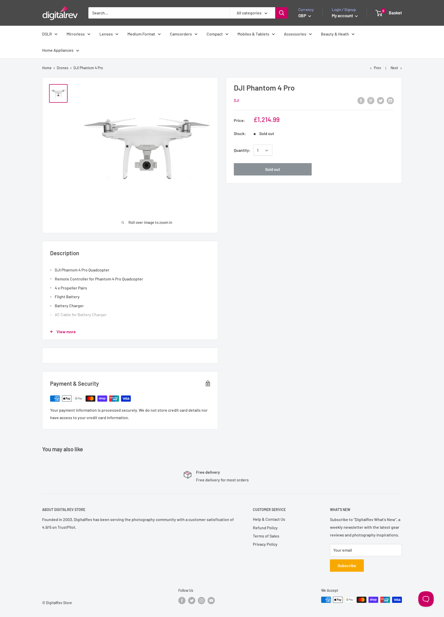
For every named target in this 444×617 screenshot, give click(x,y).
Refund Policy (265, 527)
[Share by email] (390, 100)
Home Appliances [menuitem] (57, 50)
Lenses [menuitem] (106, 33)
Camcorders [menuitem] (181, 33)
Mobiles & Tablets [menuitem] (253, 33)
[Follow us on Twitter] (191, 600)
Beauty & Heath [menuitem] (335, 33)
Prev (377, 68)
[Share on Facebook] (361, 100)
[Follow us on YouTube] (211, 600)
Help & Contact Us (269, 519)
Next (394, 68)
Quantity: (242, 150)
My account (343, 15)
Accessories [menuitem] (295, 33)
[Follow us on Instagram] (201, 600)
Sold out (272, 169)
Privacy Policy (265, 544)
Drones (62, 68)
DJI (236, 101)
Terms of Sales (266, 535)
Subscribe (347, 565)
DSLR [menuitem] (47, 33)
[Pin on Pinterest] (370, 100)
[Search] (281, 13)
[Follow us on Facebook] (182, 600)
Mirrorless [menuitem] (76, 33)
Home (47, 68)
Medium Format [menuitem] (141, 33)
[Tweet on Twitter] (380, 100)
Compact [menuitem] (215, 33)
